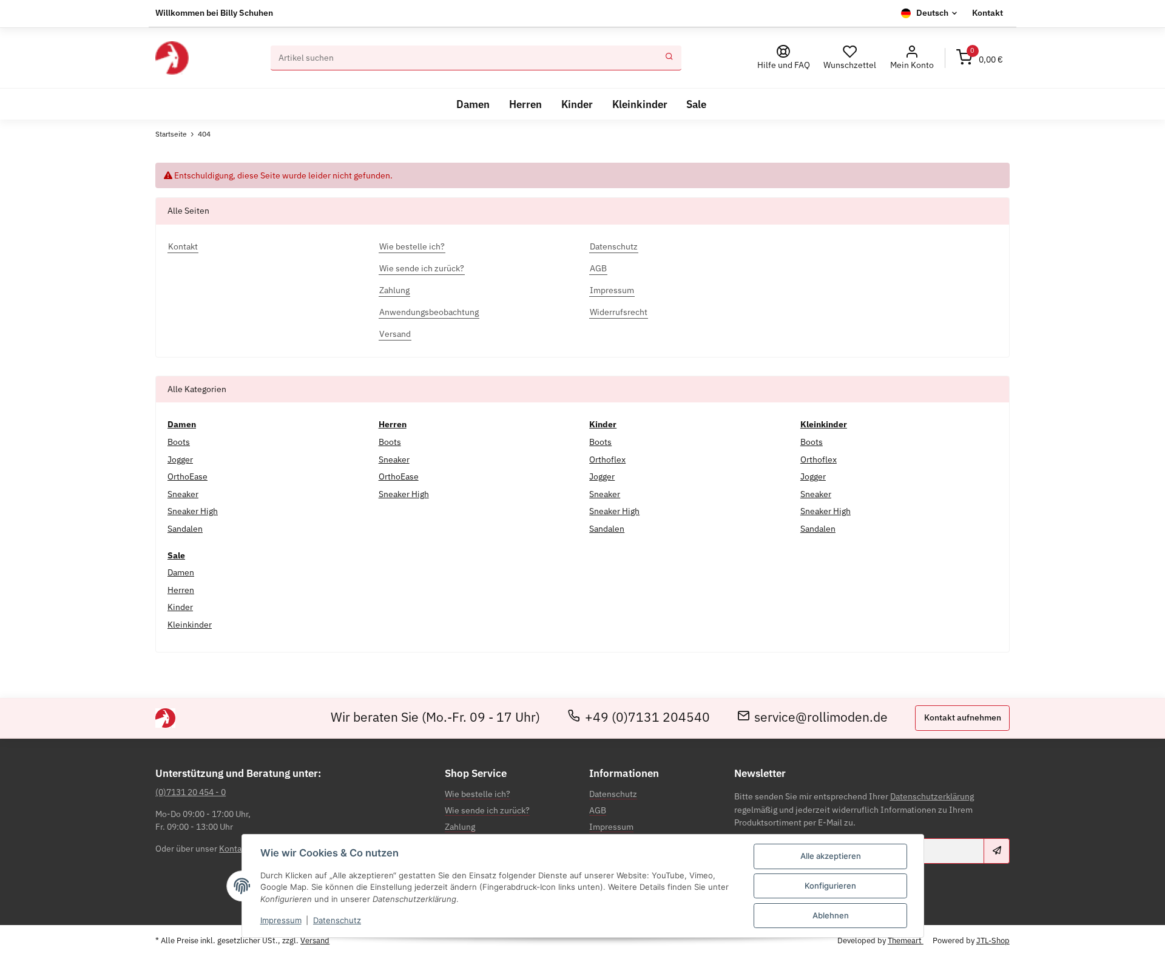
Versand (314, 940)
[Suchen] (669, 58)
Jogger (180, 459)
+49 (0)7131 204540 (647, 718)
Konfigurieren (830, 885)
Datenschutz (337, 920)
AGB (597, 810)
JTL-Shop (993, 940)
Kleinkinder (189, 624)
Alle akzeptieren (830, 856)
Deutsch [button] (932, 12)
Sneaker (182, 494)
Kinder (180, 607)
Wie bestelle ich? (477, 793)
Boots (178, 441)
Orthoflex (607, 459)
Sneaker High (192, 511)
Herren (180, 590)
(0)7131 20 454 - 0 (190, 792)
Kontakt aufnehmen (962, 717)
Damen (180, 572)
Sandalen (185, 528)
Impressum (281, 920)
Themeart (906, 940)
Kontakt (987, 12)
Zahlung (460, 826)
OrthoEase (187, 476)
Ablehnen (830, 915)
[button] (911, 58)
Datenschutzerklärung (932, 796)
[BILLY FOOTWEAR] (171, 58)
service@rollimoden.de (821, 718)
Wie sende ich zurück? (487, 810)
